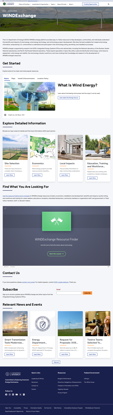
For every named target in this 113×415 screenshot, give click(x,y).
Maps (13, 78)
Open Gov (8, 408)
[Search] (108, 4)
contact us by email (28, 282)
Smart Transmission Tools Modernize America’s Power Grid (15, 341)
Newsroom (35, 382)
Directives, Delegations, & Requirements (69, 382)
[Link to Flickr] (24, 395)
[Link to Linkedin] (13, 395)
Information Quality (36, 408)
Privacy (26, 408)
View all (56, 362)
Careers (34, 389)
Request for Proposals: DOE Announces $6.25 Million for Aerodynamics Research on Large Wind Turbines (70, 341)
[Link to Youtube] (17, 395)
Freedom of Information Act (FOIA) (68, 385)
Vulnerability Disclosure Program (73, 408)
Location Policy (42, 78)
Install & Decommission (26, 78)
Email (58, 289)
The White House (89, 382)
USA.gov (86, 378)
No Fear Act (47, 408)
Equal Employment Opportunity (14, 411)
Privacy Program (62, 392)
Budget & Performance (64, 378)
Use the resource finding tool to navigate (16, 196)
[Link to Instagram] (10, 395)
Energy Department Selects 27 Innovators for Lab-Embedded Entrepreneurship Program (42, 341)
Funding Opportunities (90, 4)
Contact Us (35, 385)
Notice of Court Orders (32, 411)
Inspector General (63, 389)
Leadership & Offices (38, 378)
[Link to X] (20, 395)
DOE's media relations (61, 282)
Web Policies (57, 408)
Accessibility (17, 408)
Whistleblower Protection (92, 408)
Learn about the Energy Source (68, 97)
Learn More (9, 175)
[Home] (8, 4)
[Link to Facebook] (6, 395)
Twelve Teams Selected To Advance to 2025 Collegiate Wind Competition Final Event (96, 341)
